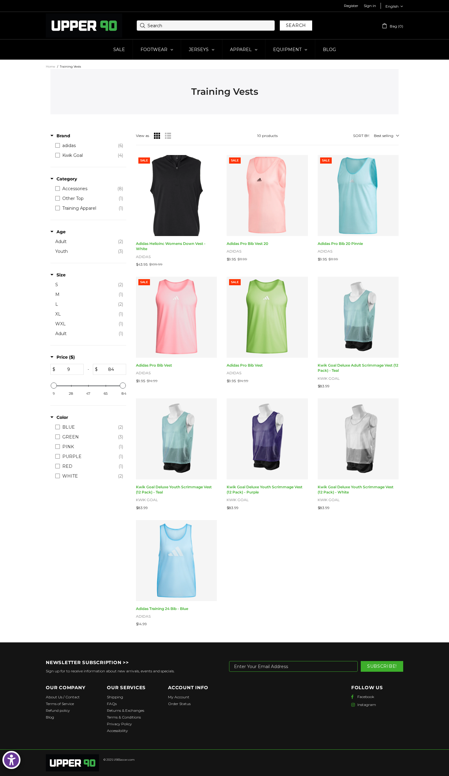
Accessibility (117, 730)
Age (61, 232)
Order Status (179, 703)
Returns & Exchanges (125, 710)
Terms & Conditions (124, 717)
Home (50, 66)
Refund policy (58, 710)
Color (62, 417)
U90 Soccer (84, 25)
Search (296, 25)
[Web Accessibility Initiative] (11, 759)
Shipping (115, 697)
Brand (63, 136)
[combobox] (206, 25)
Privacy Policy (119, 724)
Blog (50, 717)
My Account (178, 697)
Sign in (370, 5)
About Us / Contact (63, 697)
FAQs (112, 703)
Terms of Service (60, 703)
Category (67, 179)
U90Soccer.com (124, 759)
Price (66, 357)
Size (61, 275)
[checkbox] (89, 145)
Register (351, 5)
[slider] (54, 385)
